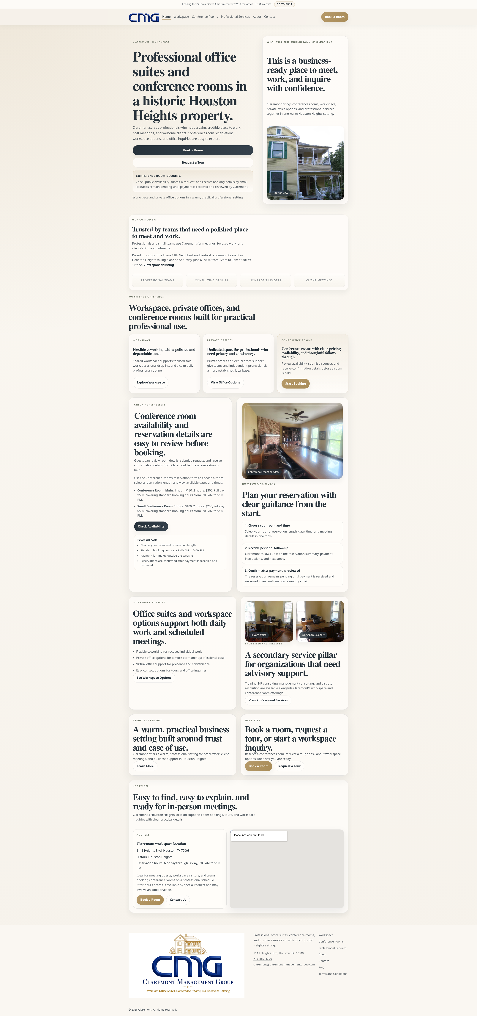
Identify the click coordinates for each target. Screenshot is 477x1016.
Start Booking (295, 383)
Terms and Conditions (333, 974)
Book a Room (335, 17)
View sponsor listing (158, 265)
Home (166, 17)
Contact (269, 17)
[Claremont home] (144, 17)
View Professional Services (268, 700)
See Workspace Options (154, 678)
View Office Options (225, 382)
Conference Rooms (205, 17)
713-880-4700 (262, 958)
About (257, 17)
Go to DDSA (285, 4)
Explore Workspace (151, 382)
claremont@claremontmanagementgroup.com (284, 964)
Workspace (181, 17)
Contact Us (178, 900)
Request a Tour (193, 162)
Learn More (145, 766)
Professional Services (235, 17)
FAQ (321, 967)
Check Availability (151, 526)
